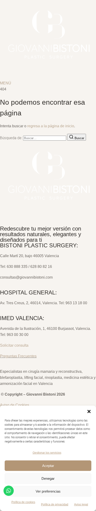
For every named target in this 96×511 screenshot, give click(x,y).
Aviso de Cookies (14, 405)
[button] (89, 411)
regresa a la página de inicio (50, 126)
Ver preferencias (48, 491)
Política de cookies (23, 502)
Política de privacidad (54, 504)
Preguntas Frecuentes (18, 356)
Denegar (48, 478)
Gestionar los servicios (47, 452)
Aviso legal (81, 504)
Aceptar (48, 466)
